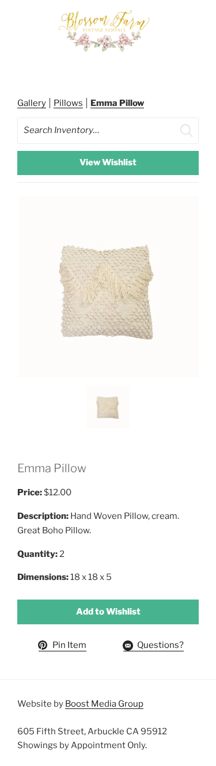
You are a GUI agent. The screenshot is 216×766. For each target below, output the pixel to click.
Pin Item (69, 645)
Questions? (160, 645)
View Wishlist (108, 162)
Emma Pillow (117, 103)
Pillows (68, 103)
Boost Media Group (104, 704)
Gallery (31, 103)
